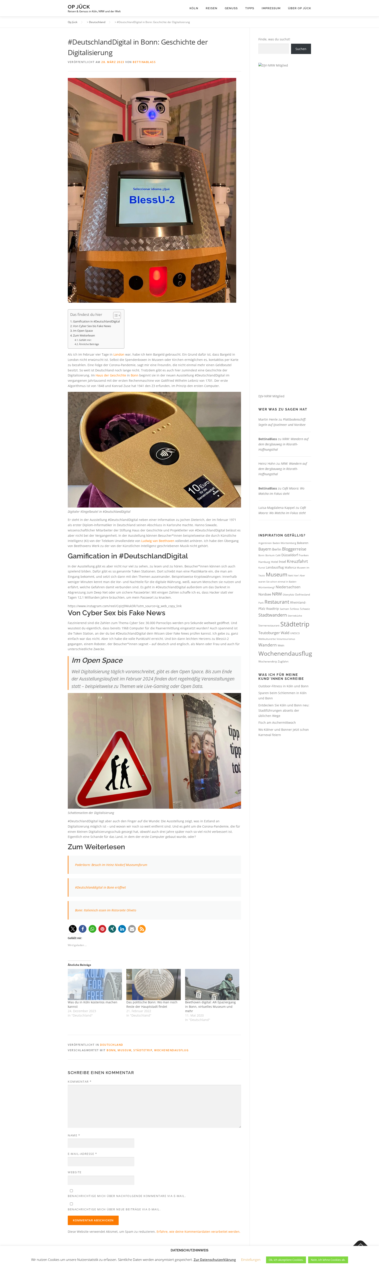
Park (261, 602)
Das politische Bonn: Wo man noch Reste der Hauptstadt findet (151, 1004)
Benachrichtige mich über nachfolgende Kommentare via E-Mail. (127, 1196)
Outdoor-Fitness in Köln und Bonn (283, 686)
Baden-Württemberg (284, 543)
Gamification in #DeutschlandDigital (96, 321)
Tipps (249, 8)
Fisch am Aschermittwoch (277, 722)
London (118, 354)
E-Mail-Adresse (82, 1154)
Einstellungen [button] (251, 1259)
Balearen (302, 543)
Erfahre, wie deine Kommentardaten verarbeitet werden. (198, 1231)
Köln (194, 8)
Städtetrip (142, 1050)
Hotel (274, 562)
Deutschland (111, 1045)
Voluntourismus (286, 639)
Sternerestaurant (268, 625)
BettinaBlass (144, 62)
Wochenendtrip (267, 661)
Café (278, 555)
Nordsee (264, 594)
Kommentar (80, 1081)
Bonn (134, 375)
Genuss (231, 8)
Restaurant (277, 601)
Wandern (267, 645)
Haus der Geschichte (111, 375)
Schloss (294, 608)
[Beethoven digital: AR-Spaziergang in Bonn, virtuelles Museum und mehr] (212, 984)
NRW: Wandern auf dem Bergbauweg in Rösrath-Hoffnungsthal (283, 444)
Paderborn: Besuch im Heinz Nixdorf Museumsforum (111, 865)
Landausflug (275, 567)
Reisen (211, 8)
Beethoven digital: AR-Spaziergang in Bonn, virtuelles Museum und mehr (210, 1006)
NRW (277, 594)
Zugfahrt (283, 661)
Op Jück (79, 7)
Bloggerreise (294, 549)
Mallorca (290, 567)
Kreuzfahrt (297, 561)
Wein (281, 645)
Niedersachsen (288, 587)
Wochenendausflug (171, 1050)
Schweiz (305, 608)
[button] (73, 929)
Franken (304, 555)
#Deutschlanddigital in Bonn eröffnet (100, 887)
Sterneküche (295, 615)
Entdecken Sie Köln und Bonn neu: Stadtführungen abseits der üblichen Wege (283, 710)
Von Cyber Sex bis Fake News (92, 326)
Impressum (271, 8)
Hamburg (264, 562)
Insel (282, 561)
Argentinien (265, 543)
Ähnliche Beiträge (89, 344)
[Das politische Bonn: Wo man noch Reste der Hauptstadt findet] (153, 984)
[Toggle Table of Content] (115, 315)
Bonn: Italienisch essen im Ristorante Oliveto (105, 910)
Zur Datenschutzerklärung (215, 1259)
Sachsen (284, 608)
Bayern (264, 549)
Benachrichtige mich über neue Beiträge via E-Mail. (114, 1209)
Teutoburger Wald (273, 632)
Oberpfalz (288, 594)
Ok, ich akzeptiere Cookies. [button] (286, 1260)
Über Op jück (299, 8)
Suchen (300, 49)
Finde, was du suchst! (274, 39)
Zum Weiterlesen (84, 335)
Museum (124, 1050)
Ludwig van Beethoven (157, 541)
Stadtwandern (272, 615)
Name (74, 1135)
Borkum (270, 555)
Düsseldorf (289, 555)
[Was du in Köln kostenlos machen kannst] (95, 984)
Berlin (276, 549)
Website (75, 1172)
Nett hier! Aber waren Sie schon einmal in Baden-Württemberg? (281, 581)
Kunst (261, 567)
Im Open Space (83, 331)
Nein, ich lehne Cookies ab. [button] (328, 1260)
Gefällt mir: (85, 340)
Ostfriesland (302, 594)
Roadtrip (272, 609)
